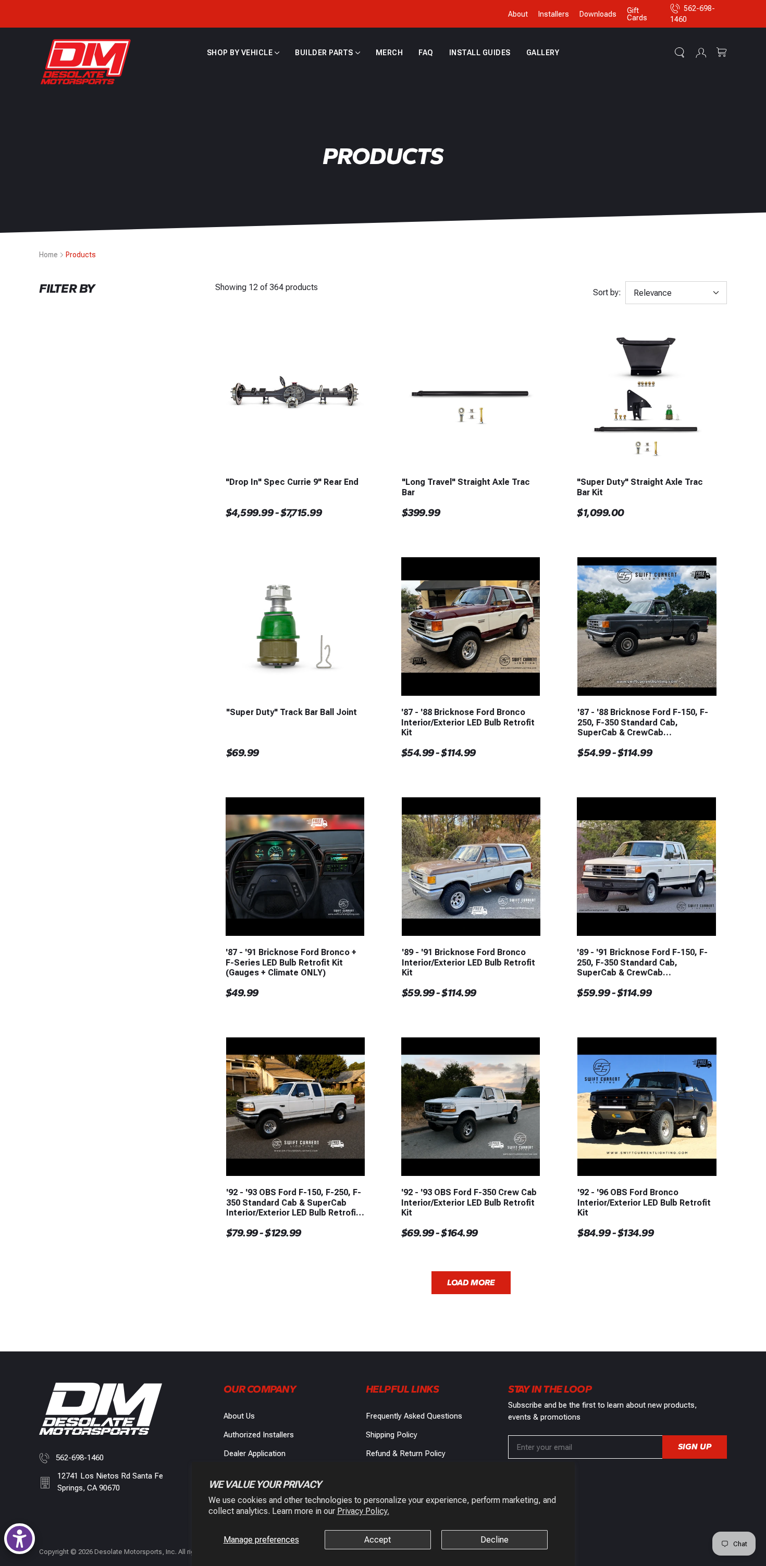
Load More (471, 1282)
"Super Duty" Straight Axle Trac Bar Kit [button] (640, 487)
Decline (494, 1540)
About (518, 14)
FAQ (426, 52)
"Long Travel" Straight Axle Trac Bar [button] (466, 487)
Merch (389, 52)
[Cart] (721, 52)
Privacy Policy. (363, 1511)
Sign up (694, 1446)
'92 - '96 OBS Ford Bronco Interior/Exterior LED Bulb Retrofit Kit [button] (644, 1202)
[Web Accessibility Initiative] (19, 1538)
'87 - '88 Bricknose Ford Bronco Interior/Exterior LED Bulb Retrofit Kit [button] (468, 722)
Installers (553, 14)
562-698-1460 (80, 1457)
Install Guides (480, 52)
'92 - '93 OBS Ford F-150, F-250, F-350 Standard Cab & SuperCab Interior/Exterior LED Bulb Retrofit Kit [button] (293, 1202)
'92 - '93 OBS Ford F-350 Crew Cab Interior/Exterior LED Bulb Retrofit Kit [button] (469, 1202)
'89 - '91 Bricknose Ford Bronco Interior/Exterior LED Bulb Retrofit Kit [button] (468, 962)
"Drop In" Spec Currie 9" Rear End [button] (292, 482)
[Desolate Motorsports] (86, 62)
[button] (243, 52)
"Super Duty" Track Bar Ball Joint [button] (291, 712)
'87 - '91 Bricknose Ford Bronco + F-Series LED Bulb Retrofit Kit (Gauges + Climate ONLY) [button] (291, 962)
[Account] (701, 52)
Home (48, 254)
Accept (377, 1540)
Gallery (543, 52)
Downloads (597, 14)
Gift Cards (637, 14)
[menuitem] (243, 52)
